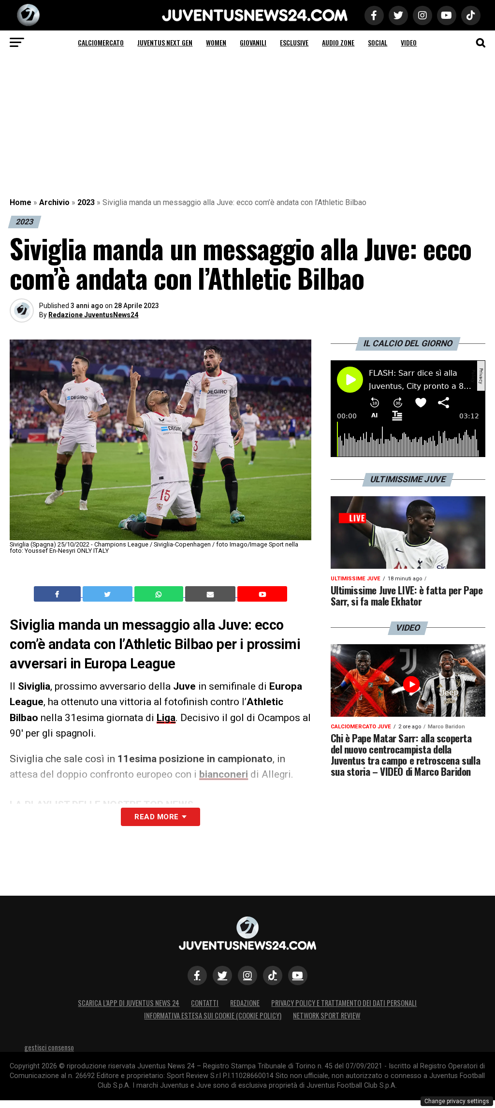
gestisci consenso (49, 1047)
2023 (86, 202)
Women (216, 42)
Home (20, 202)
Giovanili (253, 42)
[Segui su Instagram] (247, 975)
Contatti (204, 1003)
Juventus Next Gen (164, 42)
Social (377, 42)
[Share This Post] (160, 594)
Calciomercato (101, 42)
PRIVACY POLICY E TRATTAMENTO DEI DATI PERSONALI (344, 1003)
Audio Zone (338, 42)
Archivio (54, 202)
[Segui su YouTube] (297, 975)
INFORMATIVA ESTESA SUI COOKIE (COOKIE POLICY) (212, 1015)
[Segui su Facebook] (197, 975)
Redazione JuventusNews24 (93, 315)
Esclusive (294, 42)
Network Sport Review (326, 1015)
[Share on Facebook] (58, 594)
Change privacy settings (456, 1101)
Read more (156, 817)
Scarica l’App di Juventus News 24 (128, 1003)
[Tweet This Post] (108, 594)
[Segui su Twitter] (222, 975)
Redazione (245, 1003)
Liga (166, 718)
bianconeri (223, 774)
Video (409, 42)
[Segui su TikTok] (272, 975)
